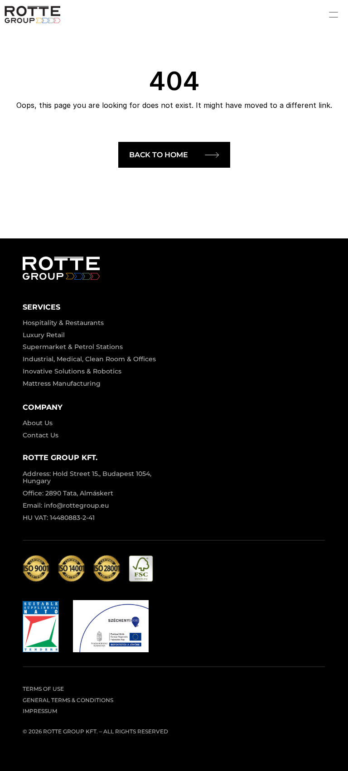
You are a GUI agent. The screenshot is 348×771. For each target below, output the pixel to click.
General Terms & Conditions (68, 700)
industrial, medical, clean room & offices (89, 359)
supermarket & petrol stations (73, 347)
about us (38, 423)
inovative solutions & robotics (72, 371)
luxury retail (44, 335)
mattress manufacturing (62, 383)
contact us (40, 435)
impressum (40, 711)
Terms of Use (43, 688)
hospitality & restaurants (63, 323)
